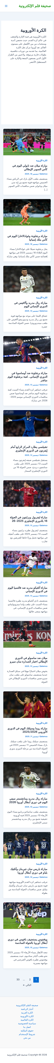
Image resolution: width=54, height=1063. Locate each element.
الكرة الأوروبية (41, 160)
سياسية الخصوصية (27, 1023)
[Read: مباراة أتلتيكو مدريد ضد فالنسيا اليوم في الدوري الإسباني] (27, 563)
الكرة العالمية (27, 1020)
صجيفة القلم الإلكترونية (27, 1005)
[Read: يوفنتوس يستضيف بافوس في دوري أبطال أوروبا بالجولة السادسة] (27, 915)
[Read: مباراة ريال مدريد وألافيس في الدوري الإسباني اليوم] (27, 279)
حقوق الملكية (27, 1030)
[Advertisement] (27, 90)
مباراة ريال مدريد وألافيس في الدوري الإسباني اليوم (30, 304)
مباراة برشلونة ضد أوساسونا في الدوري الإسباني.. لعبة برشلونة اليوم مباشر (27, 376)
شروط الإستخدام (27, 1034)
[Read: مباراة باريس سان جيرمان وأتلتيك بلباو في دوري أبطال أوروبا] (27, 845)
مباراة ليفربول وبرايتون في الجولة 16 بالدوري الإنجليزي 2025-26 (28, 519)
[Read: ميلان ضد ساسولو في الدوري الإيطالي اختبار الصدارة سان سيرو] (27, 634)
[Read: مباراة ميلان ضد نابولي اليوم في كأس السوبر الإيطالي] (27, 141)
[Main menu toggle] (6, 6)
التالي (27, 985)
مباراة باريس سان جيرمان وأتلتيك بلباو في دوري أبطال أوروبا (28, 870)
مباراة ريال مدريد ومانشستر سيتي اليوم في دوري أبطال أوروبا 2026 (28, 800)
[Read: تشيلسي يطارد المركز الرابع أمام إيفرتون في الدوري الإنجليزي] (27, 423)
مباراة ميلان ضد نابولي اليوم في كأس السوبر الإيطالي (29, 167)
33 (18, 979)
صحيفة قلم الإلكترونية (35, 6)
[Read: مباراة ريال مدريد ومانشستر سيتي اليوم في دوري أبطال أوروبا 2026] (27, 774)
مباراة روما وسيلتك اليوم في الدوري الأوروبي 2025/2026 (27, 730)
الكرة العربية (27, 1012)
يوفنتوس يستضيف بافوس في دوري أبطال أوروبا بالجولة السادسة (27, 941)
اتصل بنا (27, 1027)
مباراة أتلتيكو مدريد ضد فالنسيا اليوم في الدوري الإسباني (27, 589)
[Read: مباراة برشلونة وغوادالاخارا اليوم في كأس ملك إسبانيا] (27, 212)
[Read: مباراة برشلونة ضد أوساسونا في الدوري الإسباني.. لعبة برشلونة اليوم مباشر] (27, 349)
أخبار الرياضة (27, 1009)
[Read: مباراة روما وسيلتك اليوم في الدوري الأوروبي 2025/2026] (27, 704)
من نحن (27, 1037)
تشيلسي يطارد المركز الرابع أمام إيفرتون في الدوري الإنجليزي (29, 448)
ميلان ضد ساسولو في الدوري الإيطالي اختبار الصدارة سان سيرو (28, 659)
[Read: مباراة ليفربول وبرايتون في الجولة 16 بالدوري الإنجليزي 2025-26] (27, 493)
